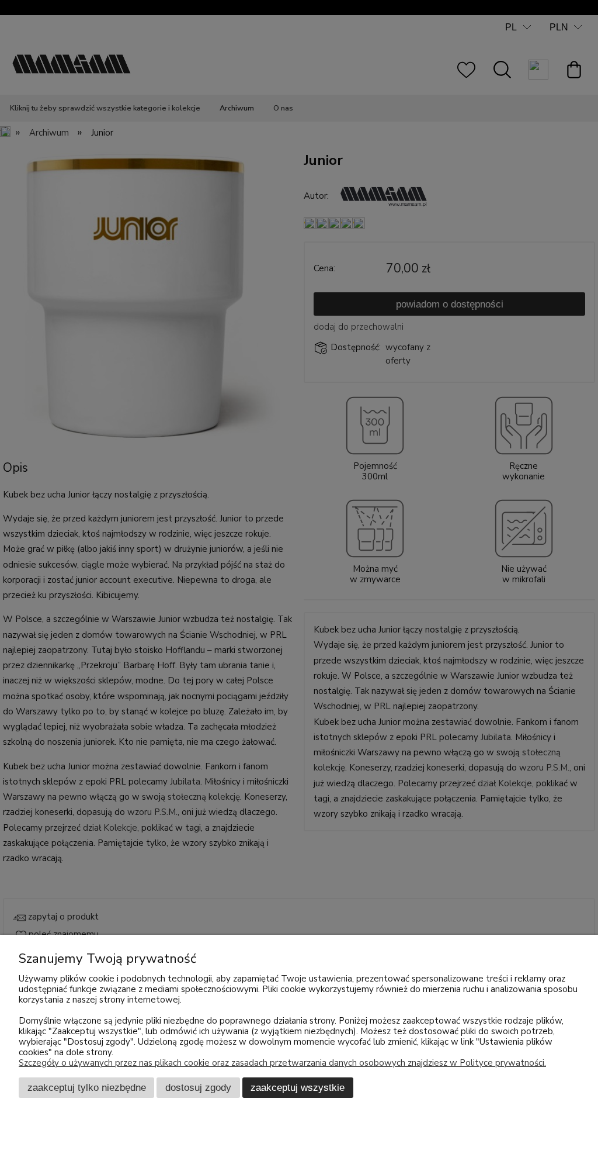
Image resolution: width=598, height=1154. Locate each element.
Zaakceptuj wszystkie (298, 1087)
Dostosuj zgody (198, 1087)
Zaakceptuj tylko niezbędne (86, 1087)
